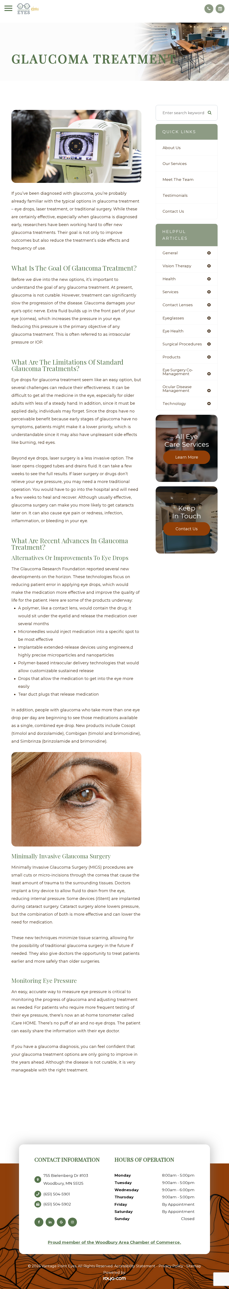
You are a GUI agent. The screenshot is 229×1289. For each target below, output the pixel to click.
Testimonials (175, 195)
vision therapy (177, 265)
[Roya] (114, 1279)
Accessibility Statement (134, 1266)
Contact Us (173, 211)
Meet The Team (178, 179)
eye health (173, 331)
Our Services (175, 163)
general (170, 252)
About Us (172, 147)
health (169, 278)
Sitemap (193, 1266)
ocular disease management (177, 388)
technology (174, 403)
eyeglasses (173, 318)
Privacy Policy (171, 1266)
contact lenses (178, 304)
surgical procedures (182, 344)
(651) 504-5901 (56, 1194)
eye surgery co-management (178, 372)
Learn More (186, 457)
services (170, 291)
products (171, 357)
